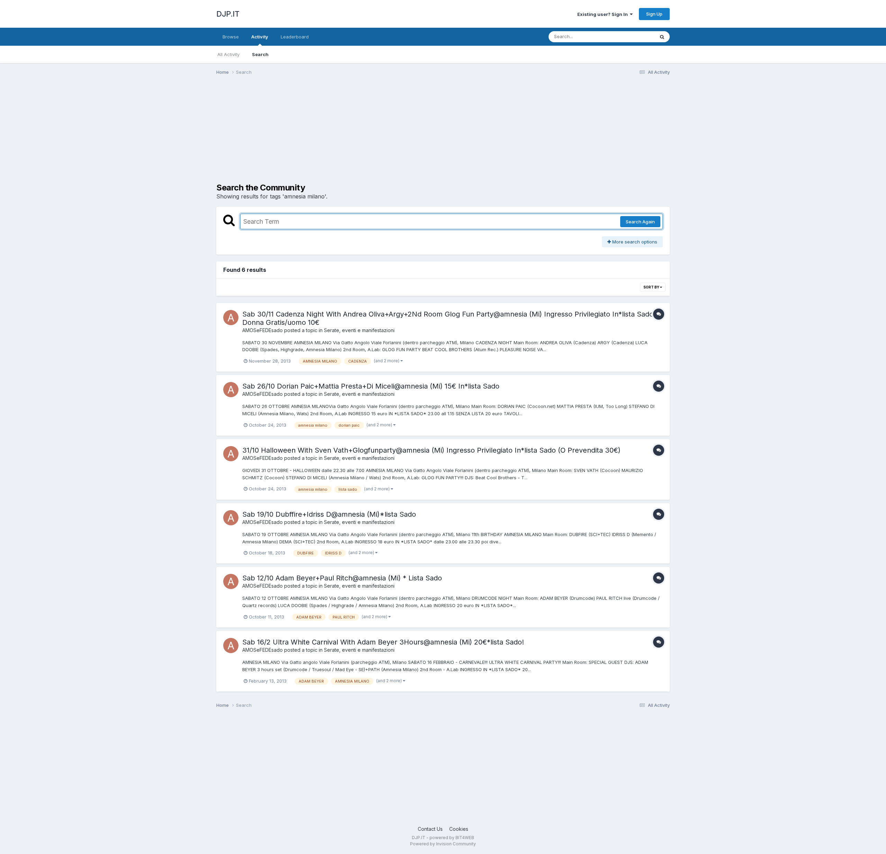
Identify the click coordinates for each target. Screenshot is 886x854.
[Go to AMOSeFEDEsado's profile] (230, 317)
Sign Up (654, 14)
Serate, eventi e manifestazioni (359, 330)
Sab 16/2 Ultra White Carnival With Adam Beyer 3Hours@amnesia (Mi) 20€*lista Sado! (383, 642)
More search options (634, 241)
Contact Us (430, 829)
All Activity (228, 54)
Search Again (640, 221)
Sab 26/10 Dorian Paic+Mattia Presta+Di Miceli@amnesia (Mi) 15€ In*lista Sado (370, 386)
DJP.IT (227, 13)
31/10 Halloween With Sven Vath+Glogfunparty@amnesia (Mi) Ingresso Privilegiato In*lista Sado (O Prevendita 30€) (431, 450)
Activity (259, 36)
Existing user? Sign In (603, 14)
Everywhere (633, 36)
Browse (231, 36)
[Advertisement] (342, 134)
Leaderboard (295, 36)
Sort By (651, 287)
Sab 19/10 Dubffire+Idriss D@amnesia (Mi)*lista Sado (329, 514)
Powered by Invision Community (443, 843)
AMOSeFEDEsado (262, 330)
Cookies (458, 829)
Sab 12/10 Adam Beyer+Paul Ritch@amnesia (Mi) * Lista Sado (342, 578)
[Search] (662, 36)
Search (260, 54)
